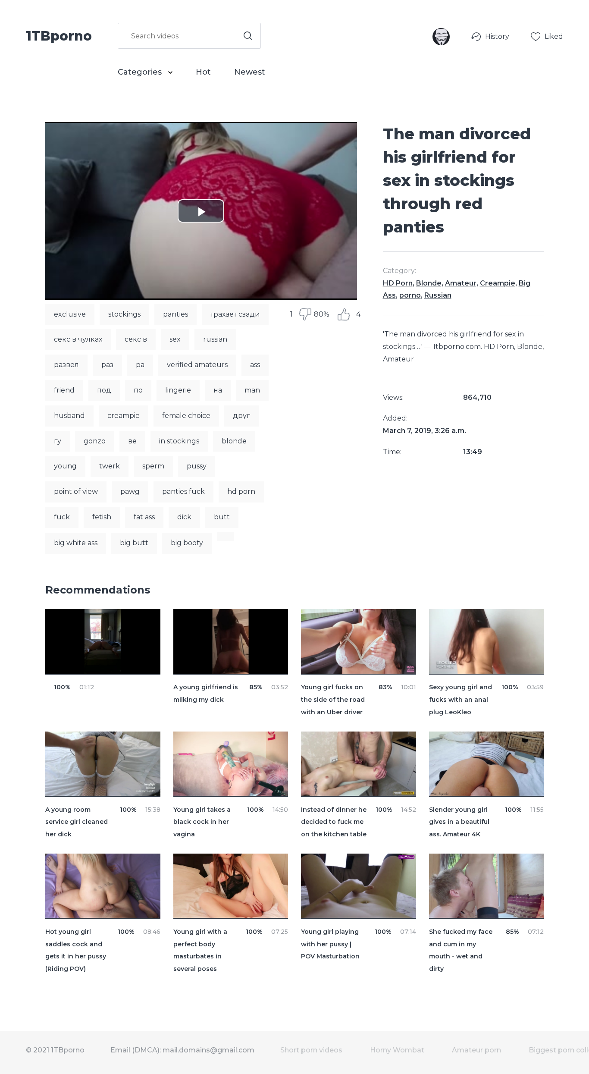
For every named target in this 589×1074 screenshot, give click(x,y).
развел (66, 365)
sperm (153, 466)
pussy (197, 466)
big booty (187, 543)
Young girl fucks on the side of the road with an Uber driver (333, 699)
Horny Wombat (397, 1050)
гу (57, 441)
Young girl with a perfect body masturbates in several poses (200, 950)
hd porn (241, 491)
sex (175, 339)
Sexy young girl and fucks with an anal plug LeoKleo (460, 699)
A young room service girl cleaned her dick (76, 822)
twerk (109, 466)
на (217, 390)
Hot (203, 72)
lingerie (178, 390)
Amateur (460, 283)
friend (64, 390)
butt (222, 517)
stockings (124, 314)
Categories (141, 72)
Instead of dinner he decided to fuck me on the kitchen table (334, 822)
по (138, 390)
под (104, 390)
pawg (130, 491)
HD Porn (398, 283)
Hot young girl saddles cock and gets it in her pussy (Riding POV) (75, 950)
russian (215, 339)
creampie (123, 415)
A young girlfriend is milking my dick (205, 693)
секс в (136, 339)
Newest (249, 72)
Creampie (497, 283)
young (65, 466)
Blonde (429, 283)
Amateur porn (476, 1050)
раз (107, 365)
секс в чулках (78, 339)
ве (132, 441)
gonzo (95, 441)
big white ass (75, 543)
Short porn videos (311, 1050)
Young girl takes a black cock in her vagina (202, 822)
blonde (234, 441)
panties (175, 314)
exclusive (70, 314)
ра (140, 365)
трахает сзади (235, 314)
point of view (76, 491)
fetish (101, 517)
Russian (437, 295)
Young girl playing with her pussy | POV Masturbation (330, 944)
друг (241, 415)
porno (410, 295)
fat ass (144, 517)
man (252, 390)
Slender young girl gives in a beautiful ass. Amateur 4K (459, 822)
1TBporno (59, 35)
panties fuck (183, 491)
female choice (186, 415)
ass (255, 365)
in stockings (179, 441)
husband (69, 415)
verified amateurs (197, 365)
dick (184, 517)
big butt (134, 543)
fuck (62, 517)
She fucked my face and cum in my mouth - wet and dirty (460, 950)
